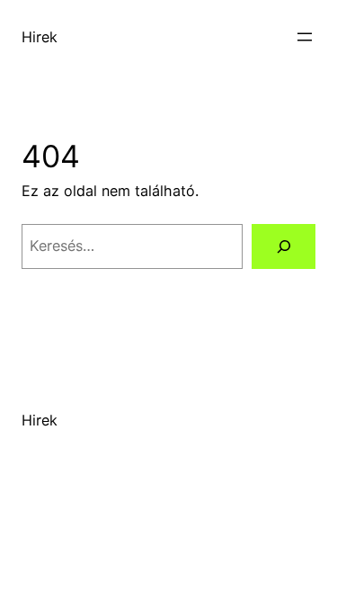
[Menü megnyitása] (304, 37)
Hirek (40, 37)
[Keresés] (283, 246)
